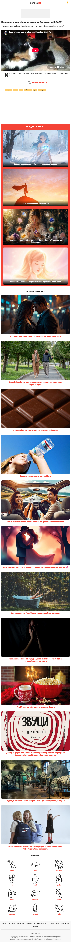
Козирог (12, 914)
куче (35, 90)
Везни (12, 899)
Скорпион (35, 899)
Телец (35, 870)
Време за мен (42, 90)
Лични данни (55, 923)
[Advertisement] (35, 13)
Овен (12, 870)
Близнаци (59, 870)
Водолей (35, 914)
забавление (28, 90)
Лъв (35, 885)
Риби (59, 914)
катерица (8, 90)
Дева (59, 885)
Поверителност (43, 923)
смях (21, 90)
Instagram (20, 923)
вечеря (15, 90)
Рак (12, 885)
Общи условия (30, 923)
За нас (4, 923)
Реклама (35, 927)
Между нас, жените (35, 127)
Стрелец (59, 899)
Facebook (12, 923)
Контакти (65, 923)
